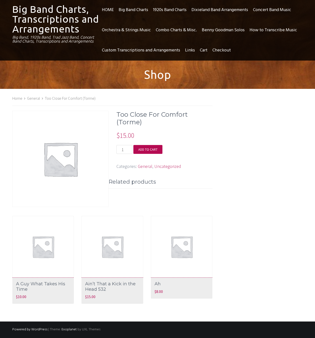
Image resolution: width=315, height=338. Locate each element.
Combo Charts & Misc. (176, 30)
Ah (158, 284)
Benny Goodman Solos (223, 30)
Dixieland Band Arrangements (219, 10)
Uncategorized (167, 166)
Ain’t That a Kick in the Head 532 (110, 286)
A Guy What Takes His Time (40, 286)
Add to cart (148, 149)
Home (17, 98)
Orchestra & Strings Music (126, 30)
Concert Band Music (272, 10)
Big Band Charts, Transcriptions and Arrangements (55, 19)
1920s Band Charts (170, 10)
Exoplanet (69, 329)
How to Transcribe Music (273, 30)
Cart (203, 50)
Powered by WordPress (29, 329)
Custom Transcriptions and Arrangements (141, 50)
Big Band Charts (133, 10)
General (33, 98)
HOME (108, 10)
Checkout (221, 50)
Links (190, 50)
